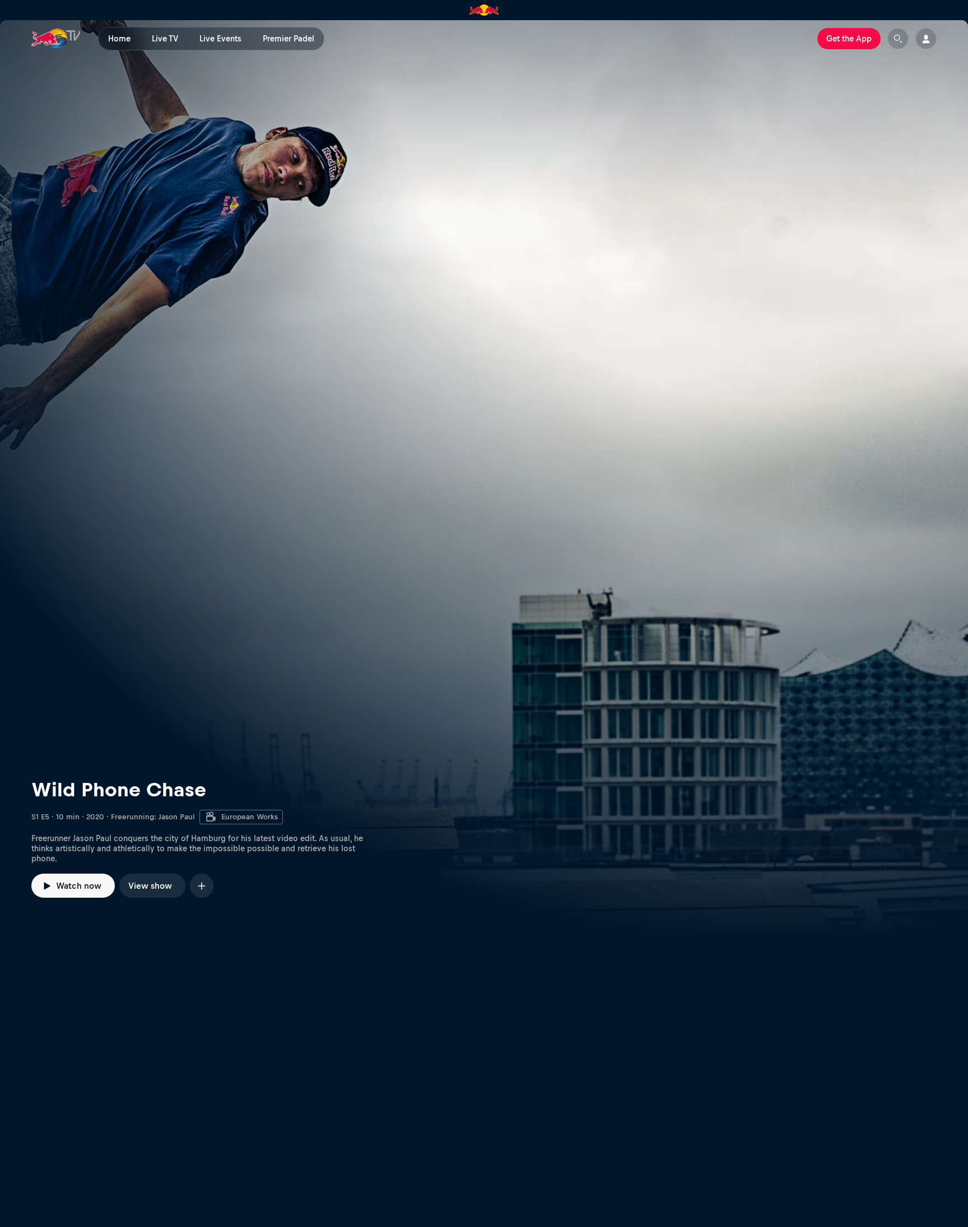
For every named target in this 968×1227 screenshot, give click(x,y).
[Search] (898, 38)
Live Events (220, 38)
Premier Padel (288, 38)
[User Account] (926, 38)
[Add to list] (201, 886)
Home (119, 38)
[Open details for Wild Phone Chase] (484, 480)
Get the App (849, 38)
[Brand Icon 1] (484, 10)
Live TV (165, 38)
